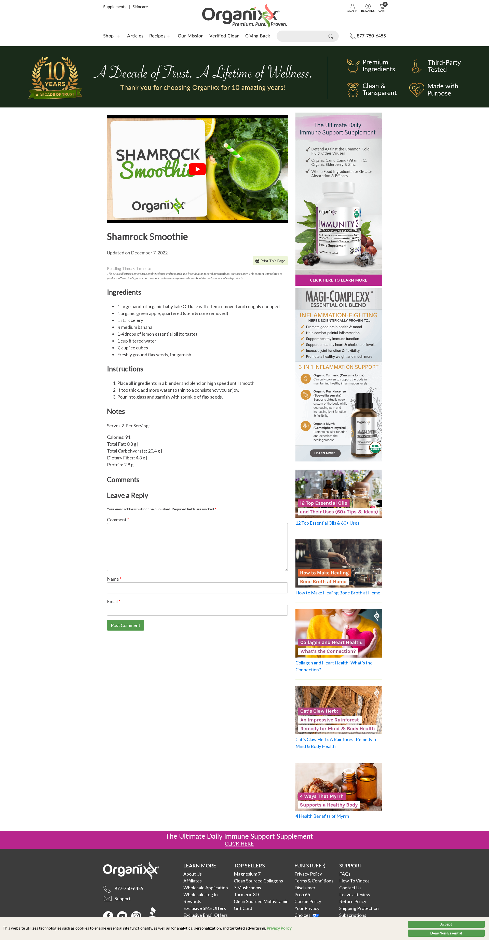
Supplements (114, 7)
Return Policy (352, 901)
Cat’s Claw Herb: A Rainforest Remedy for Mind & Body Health (337, 743)
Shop (108, 36)
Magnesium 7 (247, 874)
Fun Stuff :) (309, 865)
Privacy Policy (279, 927)
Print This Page (273, 260)
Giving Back (257, 36)
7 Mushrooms (247, 887)
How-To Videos (354, 880)
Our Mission (191, 36)
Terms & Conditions (313, 880)
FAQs (344, 874)
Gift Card (243, 908)
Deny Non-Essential (446, 933)
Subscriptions (352, 915)
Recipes (154, 36)
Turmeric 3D (246, 894)
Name (114, 579)
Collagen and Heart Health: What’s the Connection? (334, 666)
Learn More (199, 865)
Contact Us (350, 887)
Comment (118, 519)
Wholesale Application (205, 887)
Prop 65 (302, 894)
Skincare (140, 7)
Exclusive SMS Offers (204, 908)
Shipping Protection (359, 908)
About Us (192, 874)
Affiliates (192, 880)
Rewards (192, 901)
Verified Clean (224, 36)
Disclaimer (305, 887)
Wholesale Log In (200, 894)
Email (113, 601)
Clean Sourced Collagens (258, 880)
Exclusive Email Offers (205, 915)
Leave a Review (354, 894)
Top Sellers (249, 865)
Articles (135, 36)
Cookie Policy (307, 901)
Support (350, 865)
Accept (446, 924)
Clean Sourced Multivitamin (261, 901)
